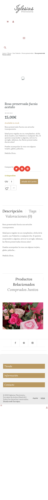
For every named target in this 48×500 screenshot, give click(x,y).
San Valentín (17, 53)
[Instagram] (32, 343)
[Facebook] (15, 343)
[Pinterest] (24, 343)
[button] (24, 38)
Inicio (4, 53)
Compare (13, 187)
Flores (9, 53)
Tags (32, 211)
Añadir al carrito (29, 182)
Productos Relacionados (24, 282)
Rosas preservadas (27, 53)
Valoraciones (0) (19, 216)
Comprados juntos (22, 289)
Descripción (12, 211)
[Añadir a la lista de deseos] (8, 187)
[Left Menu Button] (1, 405)
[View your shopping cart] (7, 22)
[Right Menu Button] (47, 408)
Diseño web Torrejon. (11, 401)
